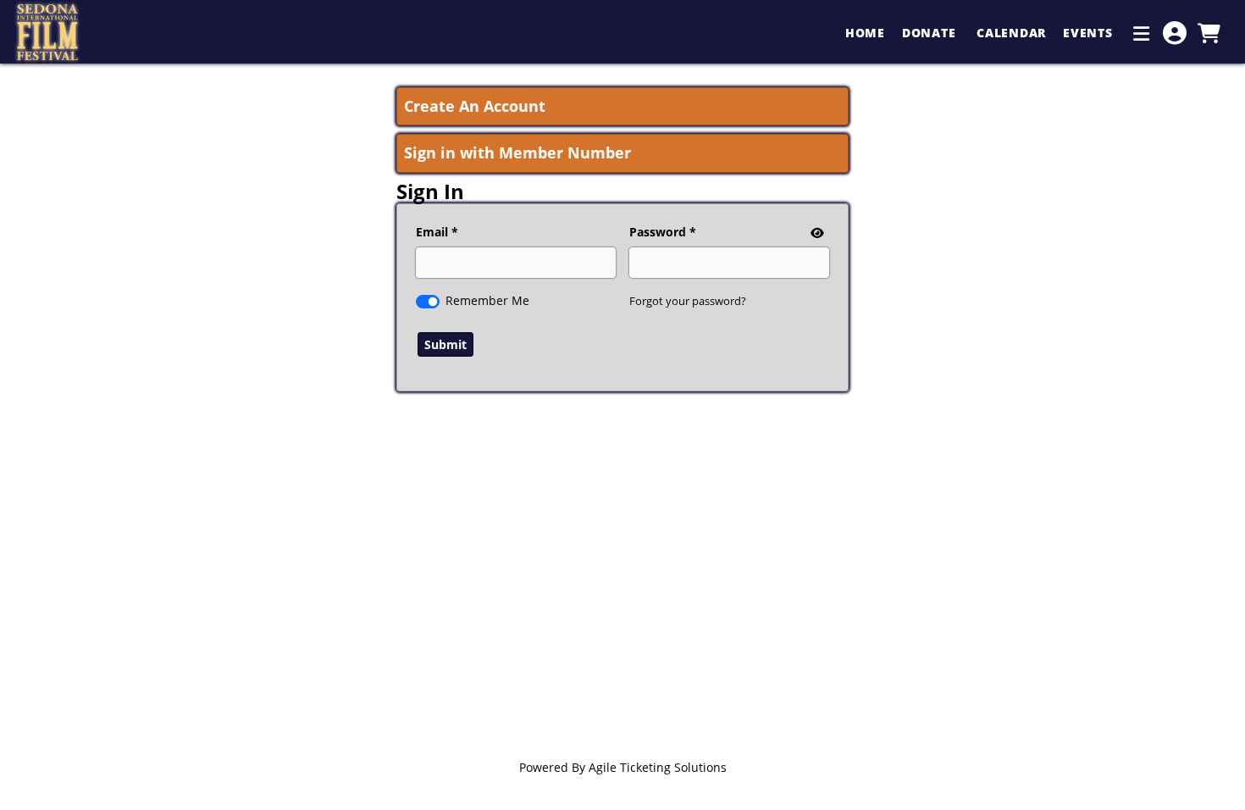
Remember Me (487, 300)
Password (657, 232)
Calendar (1011, 33)
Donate (931, 33)
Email (432, 232)
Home (865, 33)
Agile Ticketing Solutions (658, 767)
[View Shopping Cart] (1208, 33)
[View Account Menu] (1175, 33)
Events (1089, 33)
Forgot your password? (687, 300)
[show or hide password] (815, 232)
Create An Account (474, 106)
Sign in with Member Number (517, 152)
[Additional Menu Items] (1142, 33)
